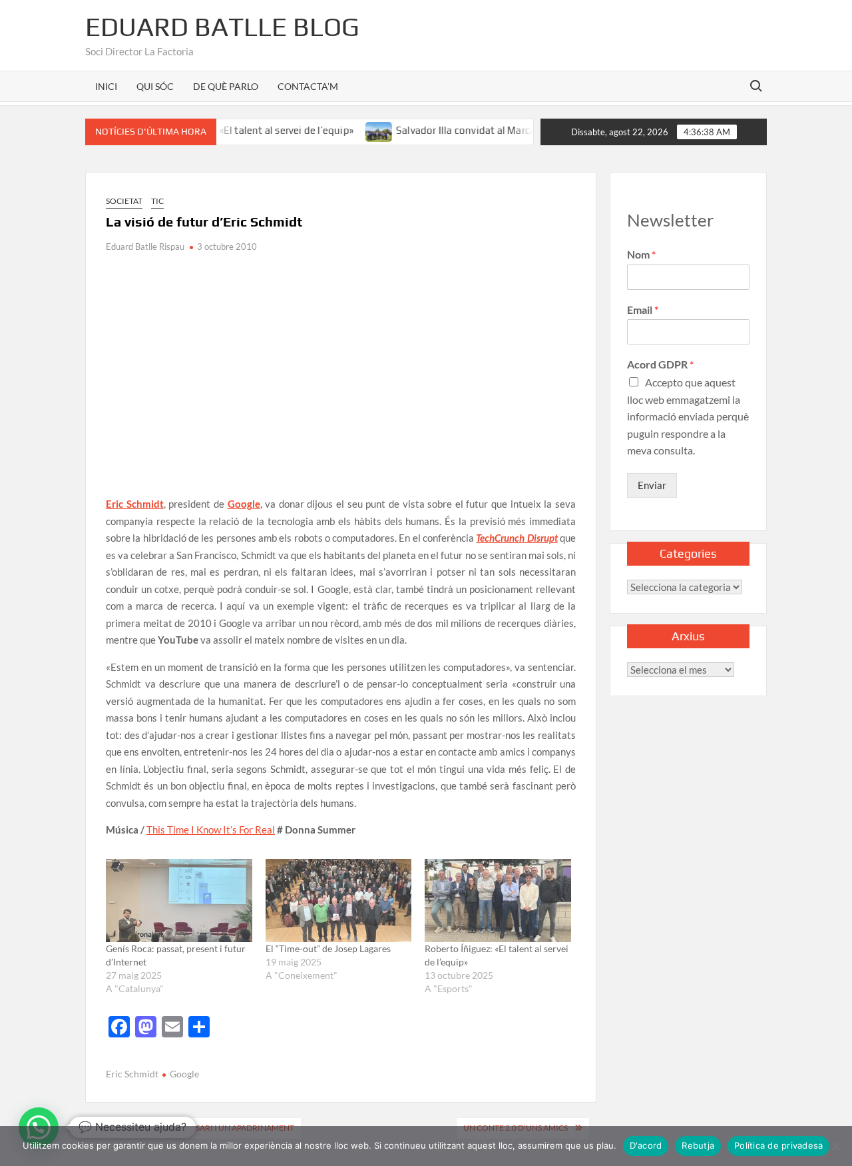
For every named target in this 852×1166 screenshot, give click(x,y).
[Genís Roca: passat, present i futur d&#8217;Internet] (179, 900)
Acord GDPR (660, 364)
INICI (106, 86)
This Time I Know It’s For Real (210, 830)
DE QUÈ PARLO (225, 86)
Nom (641, 254)
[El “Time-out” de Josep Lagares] (339, 900)
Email (642, 309)
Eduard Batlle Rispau (145, 246)
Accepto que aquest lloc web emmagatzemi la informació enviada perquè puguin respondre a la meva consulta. (688, 416)
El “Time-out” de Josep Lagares (328, 948)
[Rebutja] (835, 1146)
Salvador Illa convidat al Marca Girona (461, 130)
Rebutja (698, 1145)
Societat (124, 201)
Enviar (652, 485)
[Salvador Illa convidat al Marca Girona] (358, 130)
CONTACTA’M (308, 86)
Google (184, 1073)
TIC (157, 201)
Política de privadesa (778, 1145)
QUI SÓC (155, 86)
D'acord (646, 1145)
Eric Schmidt (132, 1073)
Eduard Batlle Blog (222, 26)
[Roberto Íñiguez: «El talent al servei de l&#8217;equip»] (498, 900)
